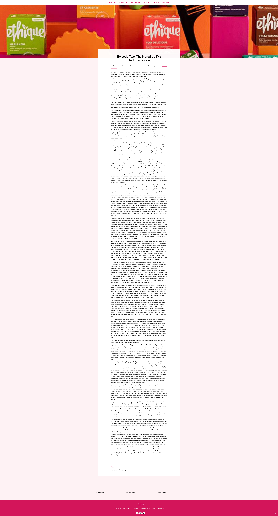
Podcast (122, 470)
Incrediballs (114, 470)
